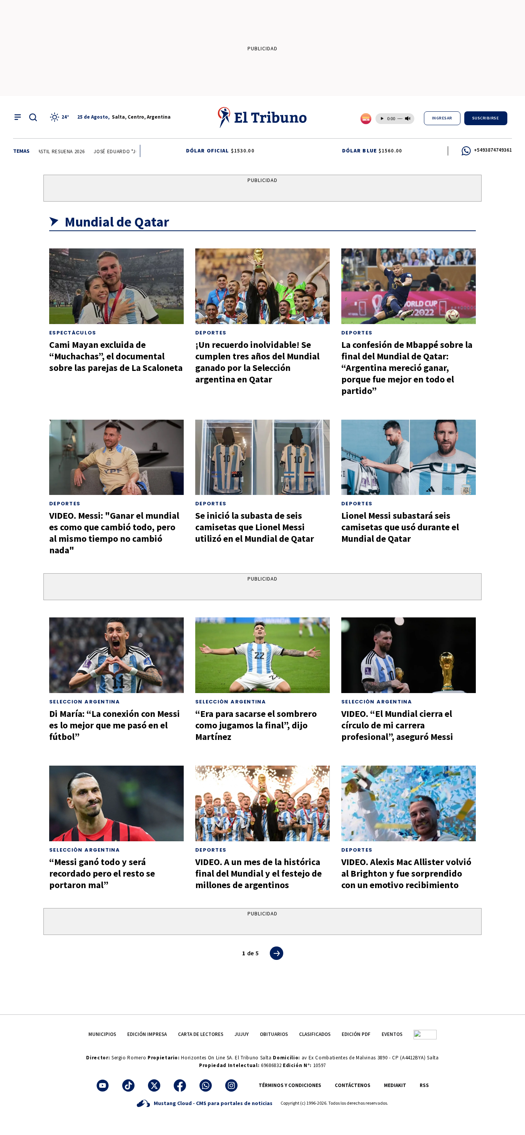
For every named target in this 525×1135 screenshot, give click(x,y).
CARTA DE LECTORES (200, 1034)
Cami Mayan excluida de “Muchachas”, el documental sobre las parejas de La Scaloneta (116, 356)
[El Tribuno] (262, 117)
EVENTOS (392, 1034)
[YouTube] (102, 1085)
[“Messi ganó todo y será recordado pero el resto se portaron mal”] (116, 803)
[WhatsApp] (205, 1085)
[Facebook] (180, 1085)
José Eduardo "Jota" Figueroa (124, 151)
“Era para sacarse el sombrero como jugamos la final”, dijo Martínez (256, 725)
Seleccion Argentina (84, 701)
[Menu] (17, 117)
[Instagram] (231, 1085)
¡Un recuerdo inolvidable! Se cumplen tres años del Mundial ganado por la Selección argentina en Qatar (257, 362)
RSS (424, 1085)
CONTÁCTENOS (352, 1085)
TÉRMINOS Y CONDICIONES (290, 1085)
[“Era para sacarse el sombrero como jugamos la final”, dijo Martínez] (262, 655)
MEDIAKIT (395, 1085)
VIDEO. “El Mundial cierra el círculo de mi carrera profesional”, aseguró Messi (397, 725)
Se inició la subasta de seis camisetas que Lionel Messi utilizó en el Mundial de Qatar (254, 527)
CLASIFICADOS (315, 1034)
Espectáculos (72, 332)
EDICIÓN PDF (356, 1034)
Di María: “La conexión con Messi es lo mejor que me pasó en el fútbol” (114, 725)
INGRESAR (442, 118)
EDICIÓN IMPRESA (147, 1034)
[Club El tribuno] (425, 1034)
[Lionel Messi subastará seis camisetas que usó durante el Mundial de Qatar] (408, 457)
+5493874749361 (493, 150)
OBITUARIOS (274, 1034)
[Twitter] (154, 1085)
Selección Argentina (230, 701)
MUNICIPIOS (102, 1034)
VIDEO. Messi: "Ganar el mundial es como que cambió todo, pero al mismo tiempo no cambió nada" (114, 533)
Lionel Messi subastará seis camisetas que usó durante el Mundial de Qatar (400, 527)
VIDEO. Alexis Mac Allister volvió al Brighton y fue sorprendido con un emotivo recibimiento (406, 873)
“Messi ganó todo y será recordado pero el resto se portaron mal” (102, 873)
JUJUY (241, 1034)
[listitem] (60, 117)
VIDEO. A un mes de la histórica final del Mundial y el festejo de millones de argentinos (258, 873)
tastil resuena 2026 (51, 151)
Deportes (210, 332)
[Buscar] (33, 117)
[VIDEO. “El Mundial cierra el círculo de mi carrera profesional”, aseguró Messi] (408, 655)
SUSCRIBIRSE (485, 118)
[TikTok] (128, 1085)
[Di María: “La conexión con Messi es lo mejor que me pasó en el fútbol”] (116, 655)
